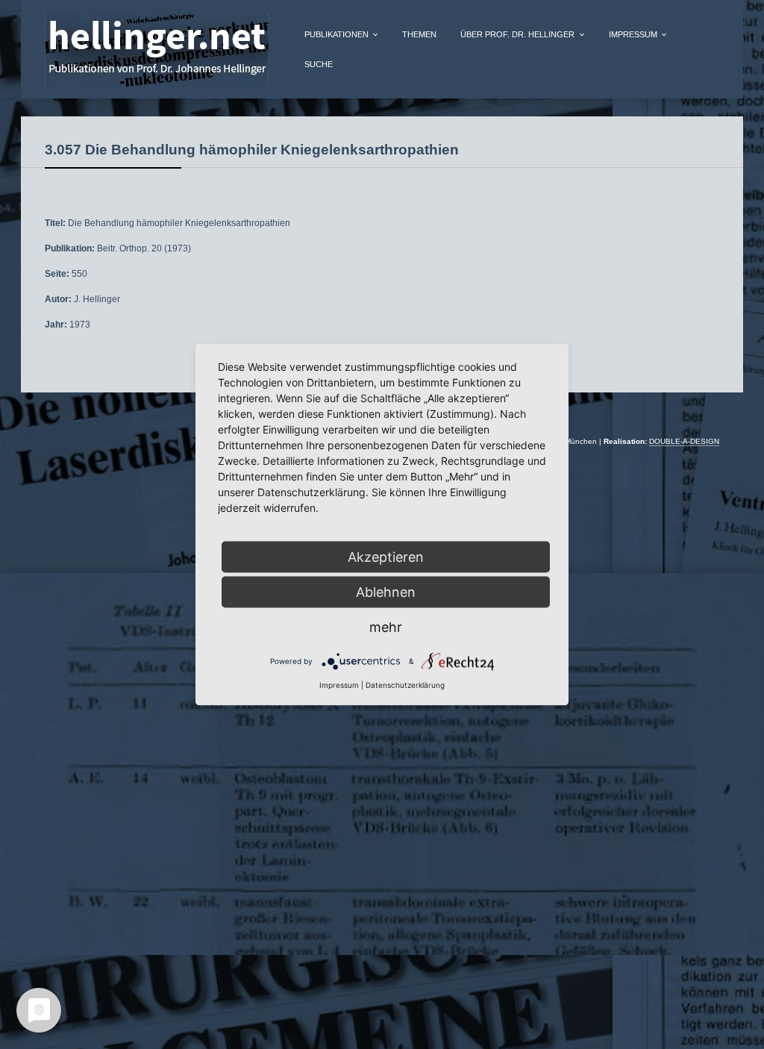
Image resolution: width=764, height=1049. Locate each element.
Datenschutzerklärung (405, 684)
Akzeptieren (386, 557)
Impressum (339, 684)
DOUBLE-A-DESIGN (684, 441)
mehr (385, 627)
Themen (419, 34)
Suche (318, 64)
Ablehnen (386, 592)
